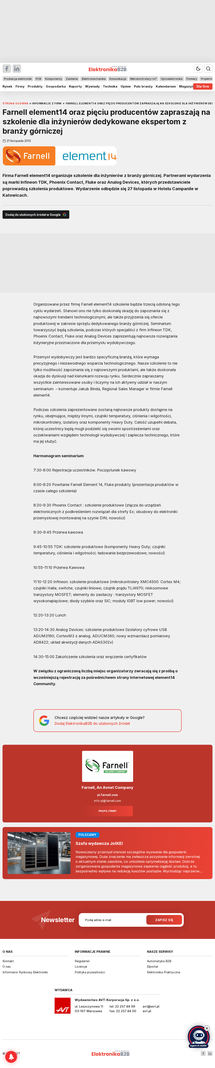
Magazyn (186, 86)
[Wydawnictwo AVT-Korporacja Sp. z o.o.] (63, 1007)
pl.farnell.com (107, 795)
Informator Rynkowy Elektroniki (25, 972)
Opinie (126, 86)
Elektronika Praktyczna (163, 972)
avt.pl (147, 1011)
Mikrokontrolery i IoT (143, 78)
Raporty (75, 86)
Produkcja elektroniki (18, 78)
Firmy (20, 86)
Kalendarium (166, 86)
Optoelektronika (171, 78)
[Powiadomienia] (11, 1057)
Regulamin (82, 961)
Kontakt (8, 961)
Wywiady (92, 86)
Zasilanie (72, 78)
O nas (7, 967)
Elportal (152, 967)
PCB (38, 78)
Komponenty (53, 78)
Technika (110, 86)
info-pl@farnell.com (107, 800)
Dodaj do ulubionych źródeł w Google (32, 214)
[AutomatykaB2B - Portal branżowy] (110, 1054)
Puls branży (143, 86)
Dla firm (203, 86)
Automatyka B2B (159, 961)
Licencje (81, 967)
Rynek (7, 86)
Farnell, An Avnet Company (107, 787)
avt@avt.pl (151, 1006)
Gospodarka (56, 86)
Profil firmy (107, 811)
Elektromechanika (94, 78)
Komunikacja (117, 78)
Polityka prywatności (90, 972)
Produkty (35, 86)
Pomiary (191, 78)
